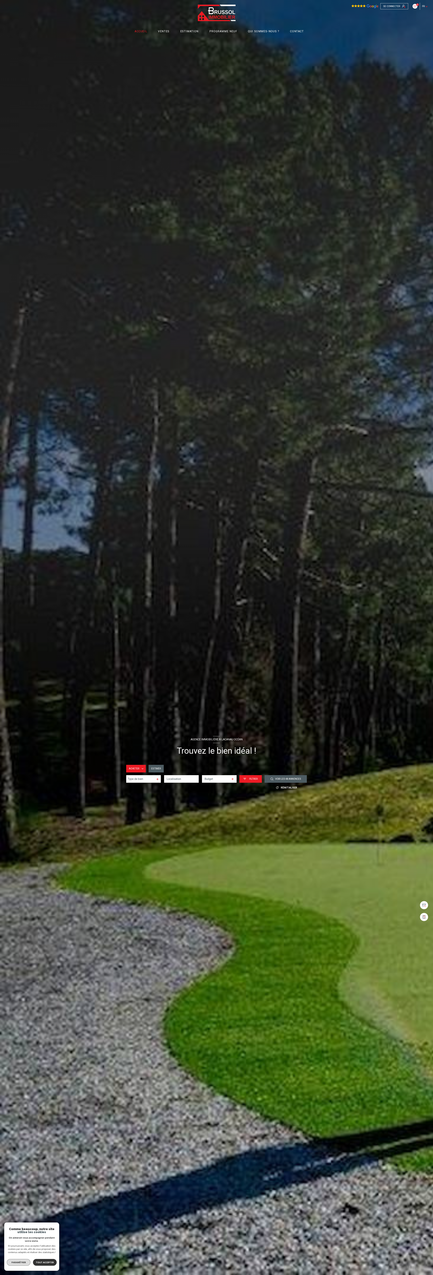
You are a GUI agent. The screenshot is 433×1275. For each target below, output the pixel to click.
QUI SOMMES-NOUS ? (263, 31)
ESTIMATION (189, 31)
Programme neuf (223, 31)
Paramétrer (19, 1262)
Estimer (156, 768)
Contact (297, 31)
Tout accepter (45, 1262)
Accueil (141, 31)
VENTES (163, 31)
